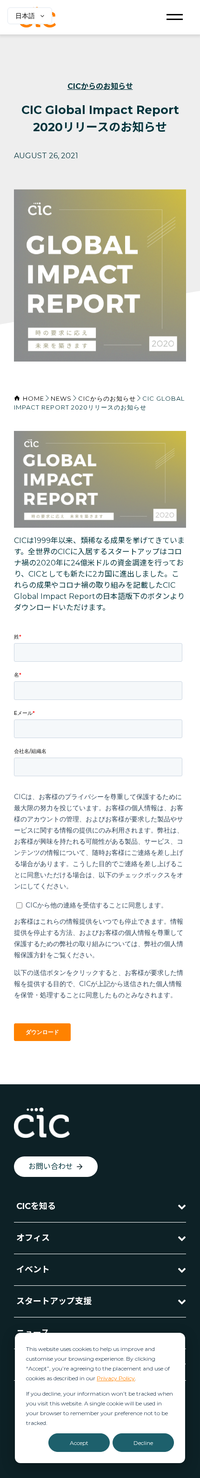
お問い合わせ (50, 1166)
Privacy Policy (116, 1378)
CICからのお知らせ (100, 86)
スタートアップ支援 (54, 1301)
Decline (143, 1442)
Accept (79, 1442)
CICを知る (36, 1206)
